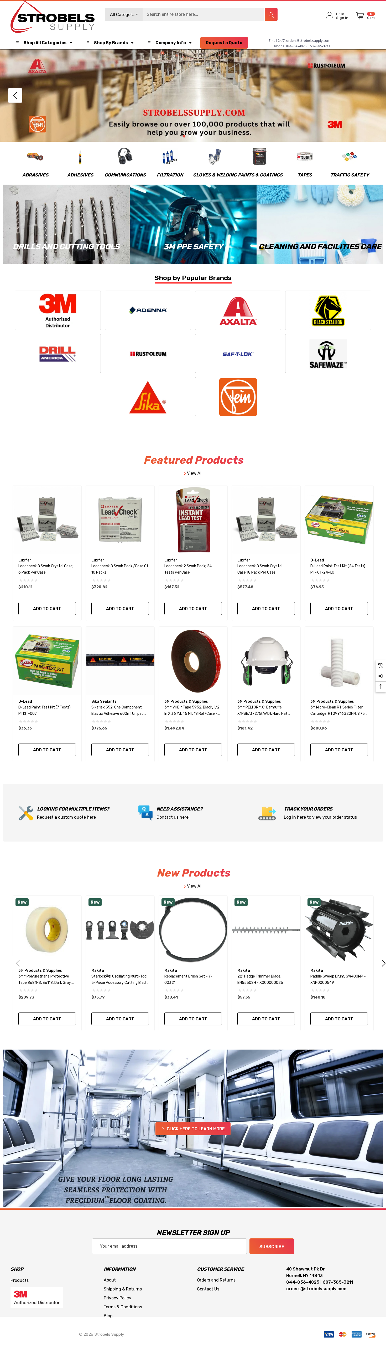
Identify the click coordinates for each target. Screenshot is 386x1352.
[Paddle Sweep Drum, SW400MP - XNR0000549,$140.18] (339, 930)
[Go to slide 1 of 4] (184, 136)
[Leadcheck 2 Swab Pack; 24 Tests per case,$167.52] (193, 519)
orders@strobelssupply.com (308, 40)
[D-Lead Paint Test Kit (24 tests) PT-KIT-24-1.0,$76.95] (339, 519)
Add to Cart (47, 608)
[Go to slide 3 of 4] (196, 136)
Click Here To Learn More (195, 1128)
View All (194, 473)
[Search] (271, 14)
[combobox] (191, 14)
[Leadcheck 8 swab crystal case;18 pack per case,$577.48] (266, 519)
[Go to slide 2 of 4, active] (190, 136)
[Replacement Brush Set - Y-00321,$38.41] (193, 930)
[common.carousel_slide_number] (193, 95)
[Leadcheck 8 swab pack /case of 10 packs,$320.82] (120, 519)
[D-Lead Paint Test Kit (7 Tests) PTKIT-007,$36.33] (47, 661)
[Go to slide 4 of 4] (202, 137)
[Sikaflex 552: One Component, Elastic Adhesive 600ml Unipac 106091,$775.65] (120, 661)
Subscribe (271, 1246)
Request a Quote (224, 42)
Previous (15, 95)
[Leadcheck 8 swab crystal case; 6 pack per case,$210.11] (47, 519)
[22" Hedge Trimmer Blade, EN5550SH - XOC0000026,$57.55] (266, 930)
